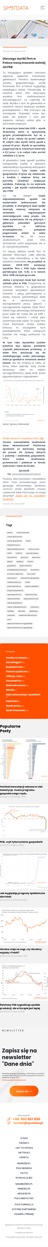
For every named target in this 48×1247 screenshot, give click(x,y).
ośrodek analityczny (14, 582)
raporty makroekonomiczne (16, 607)
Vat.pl (24, 1173)
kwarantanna (12, 578)
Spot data (21, 611)
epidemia (20, 562)
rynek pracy (35, 607)
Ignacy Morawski (25, 566)
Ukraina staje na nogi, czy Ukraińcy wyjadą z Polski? (21, 951)
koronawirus (35, 570)
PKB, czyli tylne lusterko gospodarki (21, 842)
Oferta (24, 1157)
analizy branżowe (23, 533)
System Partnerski (24, 1209)
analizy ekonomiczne (14, 537)
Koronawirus (13, 680)
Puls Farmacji (24, 1204)
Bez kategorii (13, 662)
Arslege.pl (24, 1193)
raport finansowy (31, 595)
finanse (30, 562)
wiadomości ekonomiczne (28, 615)
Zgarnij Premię (24, 1214)
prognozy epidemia (32, 586)
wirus (9, 619)
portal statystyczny (14, 586)
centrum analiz (34, 549)
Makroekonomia (15, 685)
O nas (24, 1138)
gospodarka (11, 566)
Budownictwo (14, 667)
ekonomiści (36, 557)
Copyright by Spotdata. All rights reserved (24, 1237)
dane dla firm (12, 557)
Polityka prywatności (24, 1232)
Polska (27, 582)
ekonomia (24, 557)
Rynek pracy (13, 705)
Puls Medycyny (24, 1198)
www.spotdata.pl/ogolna (26, 474)
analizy (9, 533)
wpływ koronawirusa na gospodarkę (19, 624)
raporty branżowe (13, 599)
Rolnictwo (12, 701)
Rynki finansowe (15, 710)
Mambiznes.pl (24, 1184)
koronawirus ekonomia (15, 574)
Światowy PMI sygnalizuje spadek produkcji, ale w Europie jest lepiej (20, 1006)
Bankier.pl (24, 1163)
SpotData (10, 611)
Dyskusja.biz (24, 1177)
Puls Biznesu (24, 1168)
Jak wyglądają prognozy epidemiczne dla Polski (22, 895)
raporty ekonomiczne (31, 599)
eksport (9, 562)
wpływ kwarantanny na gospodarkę (19, 628)
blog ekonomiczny (13, 545)
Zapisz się (24, 1091)
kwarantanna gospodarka (30, 578)
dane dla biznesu (32, 553)
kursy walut (31, 574)
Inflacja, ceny (14, 676)
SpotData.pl (33, 611)
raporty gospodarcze (14, 603)
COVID (9, 553)
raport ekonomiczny (14, 595)
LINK (41, 438)
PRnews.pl (24, 1188)
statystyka (11, 615)
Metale (10, 690)
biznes (28, 541)
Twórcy (24, 1143)
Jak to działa (24, 1147)
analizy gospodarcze (14, 541)
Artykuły (24, 1152)
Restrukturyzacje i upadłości (23, 694)
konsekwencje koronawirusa (17, 570)
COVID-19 (19, 553)
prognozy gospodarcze (15, 590)
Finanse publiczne (16, 671)
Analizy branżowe (16, 657)
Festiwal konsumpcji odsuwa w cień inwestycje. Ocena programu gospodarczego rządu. (21, 790)
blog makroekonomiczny (15, 549)
